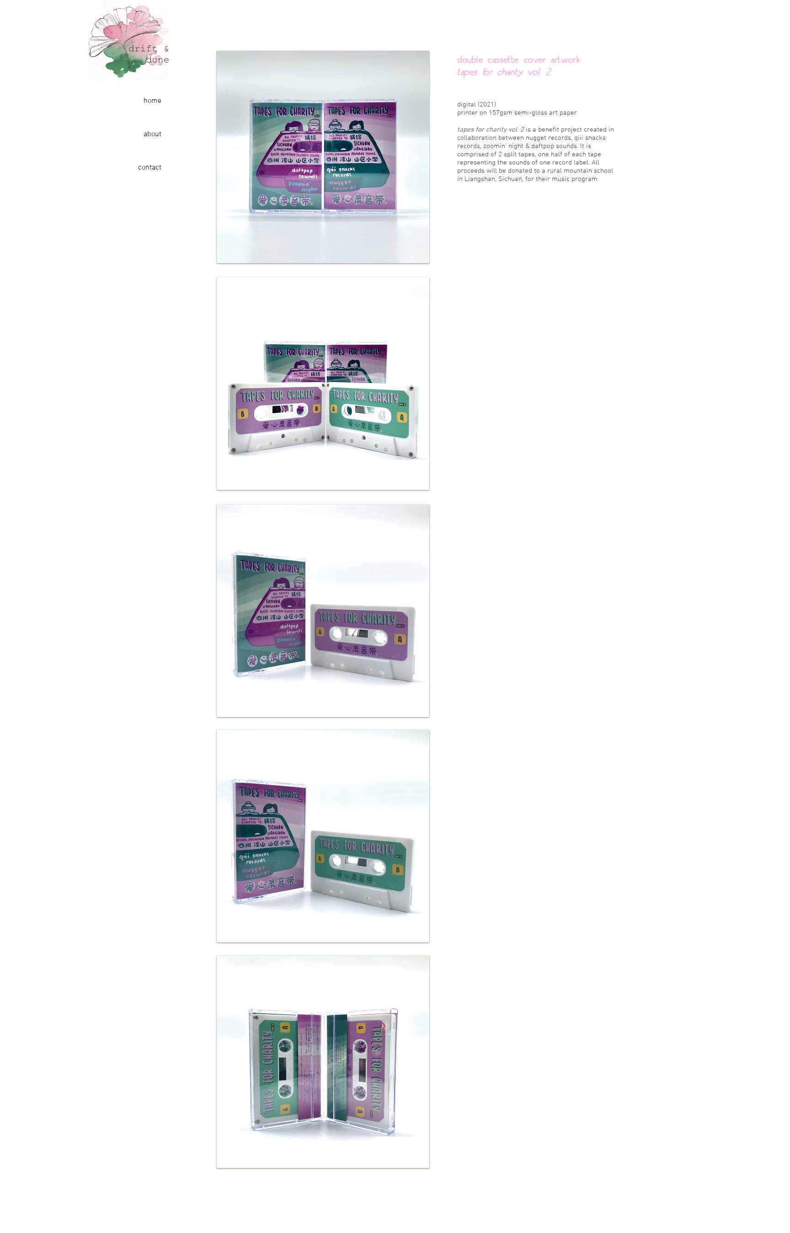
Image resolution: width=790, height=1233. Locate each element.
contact (149, 167)
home (152, 101)
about (152, 134)
